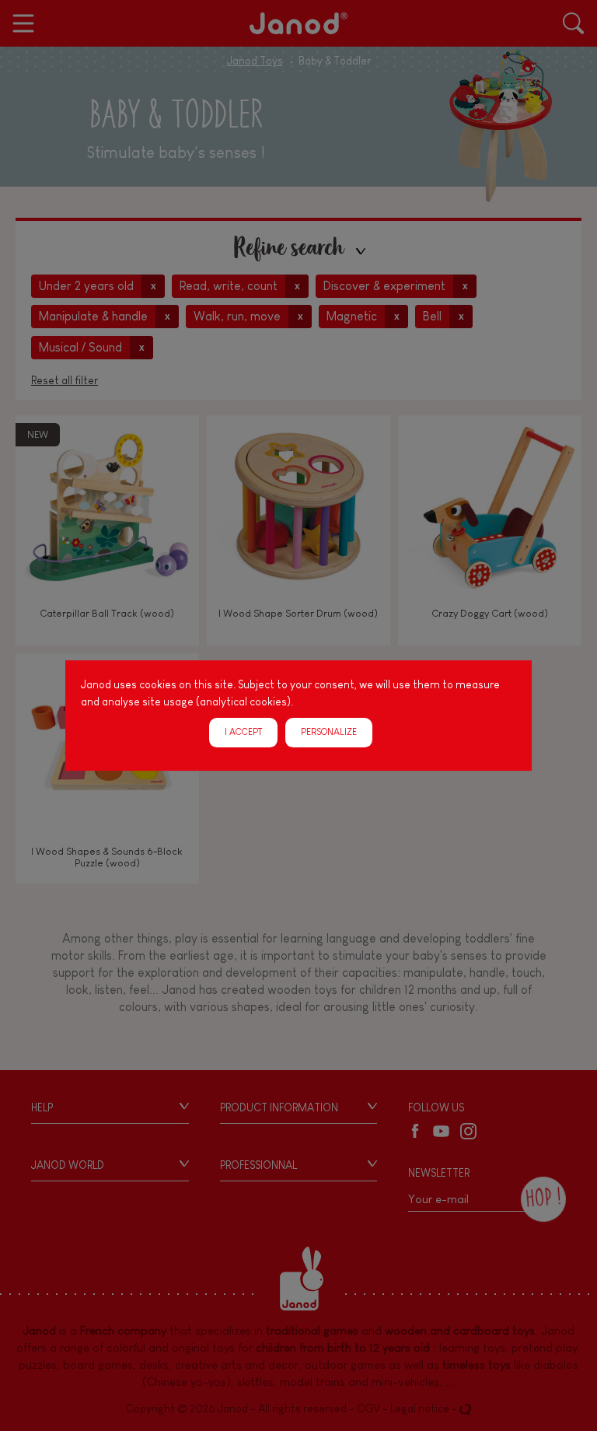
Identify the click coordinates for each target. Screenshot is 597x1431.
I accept (243, 731)
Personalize (329, 731)
